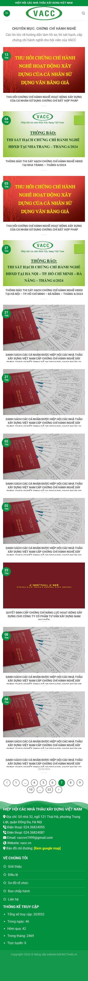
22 (49, 789)
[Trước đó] (6, 782)
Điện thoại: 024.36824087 (26, 832)
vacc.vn (25, 843)
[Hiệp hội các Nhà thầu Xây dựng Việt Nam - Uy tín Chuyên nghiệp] (44, 13)
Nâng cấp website (45, 954)
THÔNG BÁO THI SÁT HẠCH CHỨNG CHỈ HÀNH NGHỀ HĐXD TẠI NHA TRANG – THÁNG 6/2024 (44, 163)
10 (31, 789)
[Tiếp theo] (58, 789)
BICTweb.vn (69, 954)
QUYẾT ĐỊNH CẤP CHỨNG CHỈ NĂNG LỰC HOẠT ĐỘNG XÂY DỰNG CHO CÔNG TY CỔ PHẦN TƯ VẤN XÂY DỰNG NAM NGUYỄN (44, 616)
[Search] (83, 13)
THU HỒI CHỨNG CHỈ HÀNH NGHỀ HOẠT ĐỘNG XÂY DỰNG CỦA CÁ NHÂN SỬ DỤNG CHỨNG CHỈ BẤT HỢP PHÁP (44, 98)
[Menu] (6, 13)
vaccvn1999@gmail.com (35, 838)
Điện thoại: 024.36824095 (26, 827)
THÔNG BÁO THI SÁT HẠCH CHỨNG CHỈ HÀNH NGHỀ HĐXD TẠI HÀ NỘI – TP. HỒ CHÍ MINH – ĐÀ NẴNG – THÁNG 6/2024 (44, 292)
